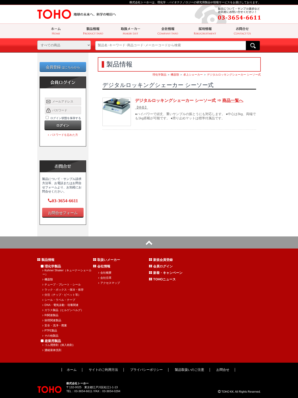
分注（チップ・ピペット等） (62, 294)
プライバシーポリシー (146, 369)
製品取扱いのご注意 (189, 369)
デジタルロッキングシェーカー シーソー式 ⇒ (189, 100)
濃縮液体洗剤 (52, 350)
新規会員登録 (163, 260)
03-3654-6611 (65, 200)
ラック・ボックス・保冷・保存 (64, 289)
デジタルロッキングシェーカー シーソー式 (234, 74)
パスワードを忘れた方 (64, 134)
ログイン (62, 125)
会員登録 (63, 67)
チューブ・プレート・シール (62, 284)
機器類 (175, 74)
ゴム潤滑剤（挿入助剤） (59, 345)
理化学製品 (159, 74)
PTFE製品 (50, 330)
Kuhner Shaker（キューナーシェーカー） (66, 272)
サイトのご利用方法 (103, 369)
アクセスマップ (110, 283)
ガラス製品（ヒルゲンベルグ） (64, 310)
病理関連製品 (52, 320)
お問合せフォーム (63, 213)
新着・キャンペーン (168, 273)
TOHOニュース (164, 279)
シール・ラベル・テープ (59, 300)
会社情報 (103, 266)
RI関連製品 (51, 315)
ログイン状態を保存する (65, 118)
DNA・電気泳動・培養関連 (61, 305)
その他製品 (51, 335)
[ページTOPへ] (149, 242)
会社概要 (106, 272)
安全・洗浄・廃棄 (55, 325)
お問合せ (222, 369)
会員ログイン (163, 266)
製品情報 (47, 260)
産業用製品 (53, 341)
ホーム (72, 369)
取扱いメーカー (108, 260)
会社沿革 (106, 277)
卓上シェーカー (193, 74)
